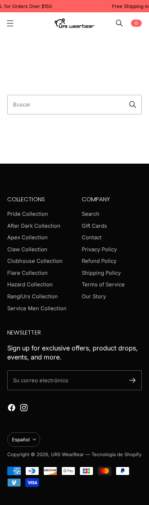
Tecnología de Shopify (116, 454)
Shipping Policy (101, 273)
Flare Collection (27, 273)
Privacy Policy (99, 249)
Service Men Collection (37, 308)
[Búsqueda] (133, 105)
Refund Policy (99, 261)
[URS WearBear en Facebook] (11, 407)
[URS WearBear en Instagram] (24, 407)
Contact (92, 237)
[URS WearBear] (74, 23)
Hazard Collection (30, 284)
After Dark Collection (33, 226)
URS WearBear (68, 454)
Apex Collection (27, 237)
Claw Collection (27, 249)
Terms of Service (103, 284)
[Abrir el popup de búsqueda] (119, 23)
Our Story (94, 296)
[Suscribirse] (133, 380)
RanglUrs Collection (32, 296)
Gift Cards (94, 226)
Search (90, 214)
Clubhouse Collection (35, 261)
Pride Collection (27, 214)
